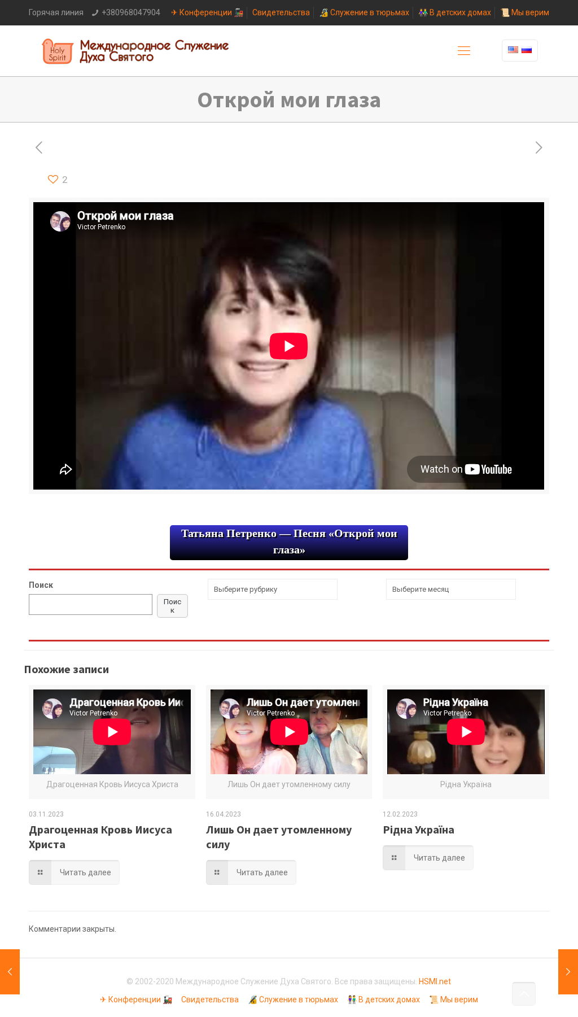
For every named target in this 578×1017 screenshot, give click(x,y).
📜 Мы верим (524, 12)
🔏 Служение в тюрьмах (364, 12)
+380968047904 (131, 12)
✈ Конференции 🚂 (207, 12)
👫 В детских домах (454, 12)
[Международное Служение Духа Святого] (136, 50)
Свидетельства (281, 12)
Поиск (41, 585)
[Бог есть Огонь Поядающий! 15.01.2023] (568, 971)
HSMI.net (435, 981)
